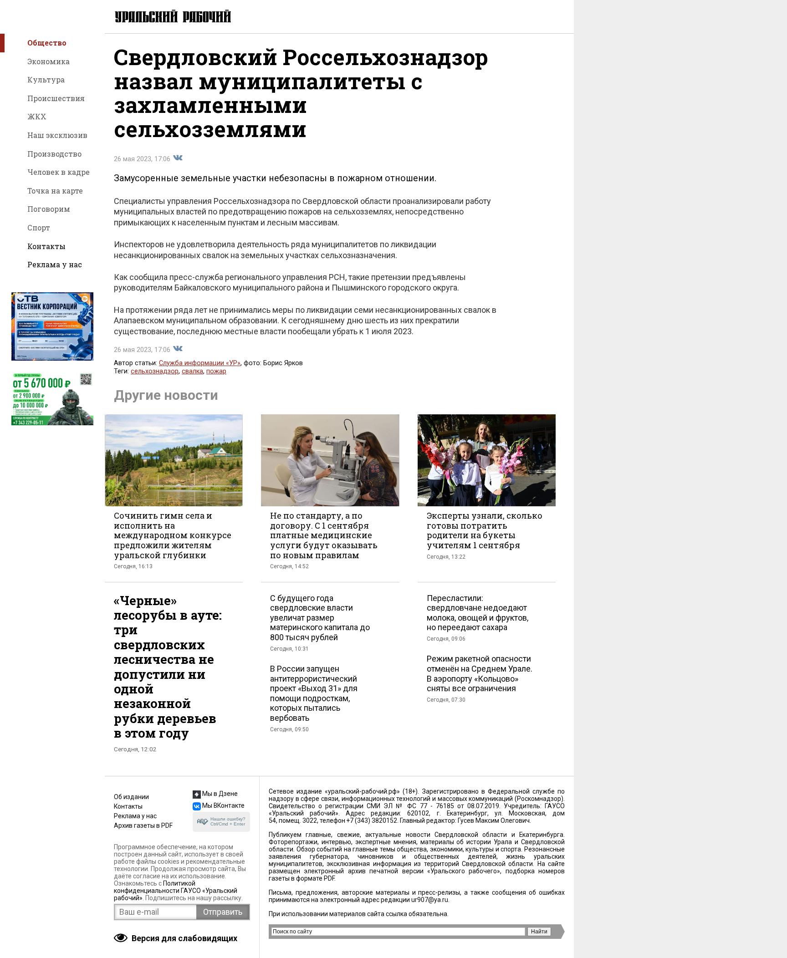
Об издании (131, 796)
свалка (192, 371)
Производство (54, 153)
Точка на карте (55, 190)
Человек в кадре (58, 172)
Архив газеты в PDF (143, 825)
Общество (46, 42)
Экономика (48, 61)
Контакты (46, 246)
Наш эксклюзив (57, 135)
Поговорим (48, 209)
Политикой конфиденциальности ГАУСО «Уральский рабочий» (175, 891)
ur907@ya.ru (429, 899)
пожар (216, 371)
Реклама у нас (54, 264)
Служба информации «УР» (199, 363)
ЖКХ (36, 116)
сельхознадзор (155, 371)
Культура (46, 79)
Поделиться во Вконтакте (177, 158)
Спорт (38, 227)
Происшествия (56, 98)
